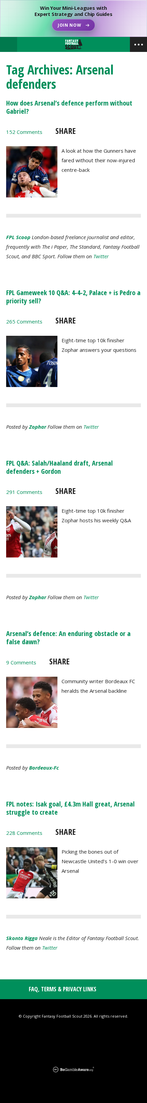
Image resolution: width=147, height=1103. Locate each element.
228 (24, 832)
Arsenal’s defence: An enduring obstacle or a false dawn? (68, 637)
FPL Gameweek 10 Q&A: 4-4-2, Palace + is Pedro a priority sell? (73, 296)
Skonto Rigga (22, 938)
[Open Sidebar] (138, 44)
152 (24, 131)
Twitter (101, 256)
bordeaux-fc (44, 767)
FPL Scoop (18, 237)
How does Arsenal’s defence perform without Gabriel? (69, 107)
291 (24, 491)
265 (24, 321)
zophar (37, 426)
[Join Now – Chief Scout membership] (73, 18)
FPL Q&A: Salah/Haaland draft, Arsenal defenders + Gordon (59, 467)
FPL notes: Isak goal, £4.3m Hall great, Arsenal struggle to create (70, 808)
